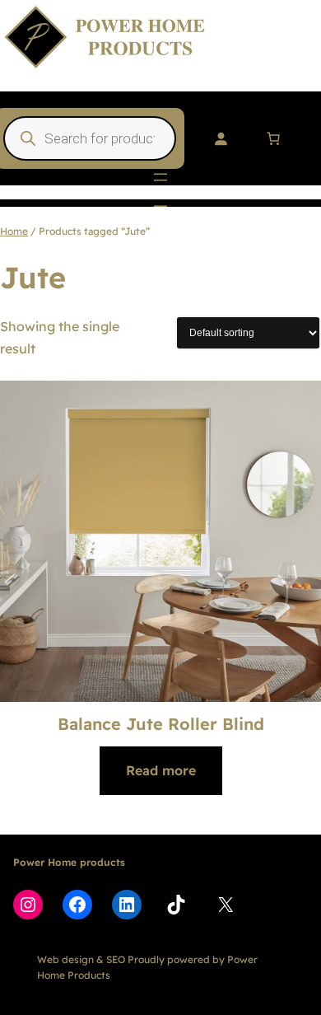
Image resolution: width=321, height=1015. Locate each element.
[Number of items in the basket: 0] (273, 138)
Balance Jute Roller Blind (161, 723)
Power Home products (69, 862)
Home (14, 231)
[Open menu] (160, 177)
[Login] (220, 138)
